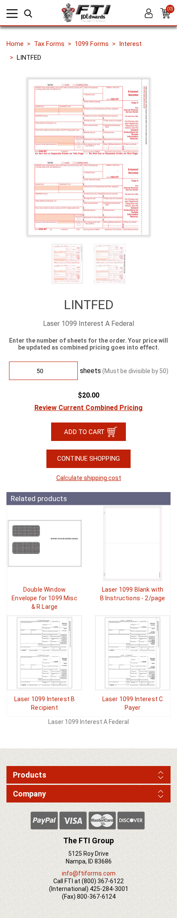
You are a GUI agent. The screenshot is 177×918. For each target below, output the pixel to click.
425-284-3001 (109, 888)
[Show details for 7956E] (44, 543)
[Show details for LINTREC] (44, 652)
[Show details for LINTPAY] (132, 652)
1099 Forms (92, 44)
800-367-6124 (96, 896)
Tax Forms (49, 44)
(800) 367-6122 (103, 881)
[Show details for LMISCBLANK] (132, 543)
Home (15, 44)
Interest (130, 44)
